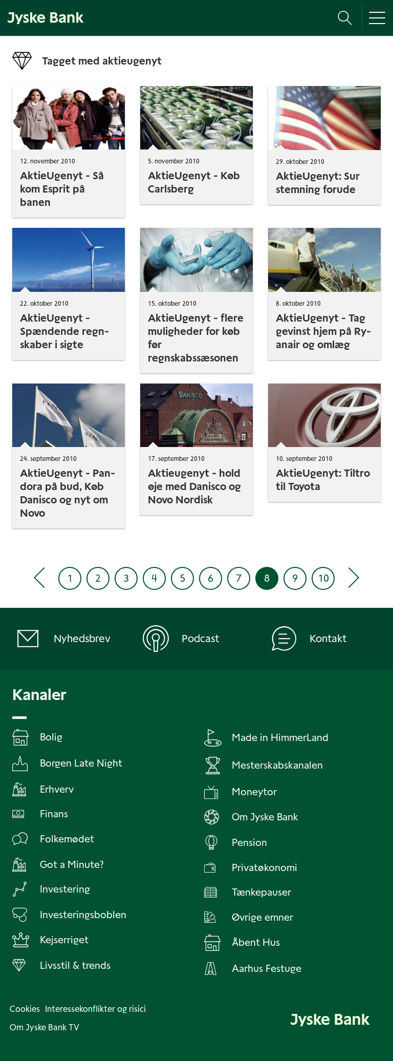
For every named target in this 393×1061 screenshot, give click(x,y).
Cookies (25, 1009)
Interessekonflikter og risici (95, 1009)
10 (323, 578)
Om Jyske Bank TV (44, 1027)
